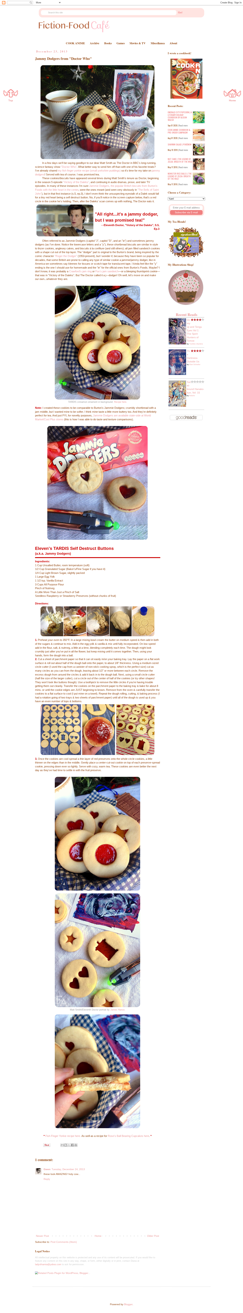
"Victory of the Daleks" (76, 182)
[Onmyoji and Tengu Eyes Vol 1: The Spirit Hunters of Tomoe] (177, 343)
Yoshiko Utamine (196, 344)
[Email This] (62, 1145)
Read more (183, 125)
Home (98, 1235)
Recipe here (120, 402)
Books (108, 43)
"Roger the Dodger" (66, 256)
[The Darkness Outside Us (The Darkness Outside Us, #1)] (177, 374)
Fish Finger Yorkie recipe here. (63, 1135)
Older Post (153, 1235)
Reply (47, 1179)
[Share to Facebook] (72, 1145)
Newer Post (42, 1235)
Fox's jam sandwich (106, 271)
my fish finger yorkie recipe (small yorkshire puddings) (89, 170)
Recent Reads (186, 314)
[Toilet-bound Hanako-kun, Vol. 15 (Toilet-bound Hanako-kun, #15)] (177, 405)
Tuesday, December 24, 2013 (68, 1169)
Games (121, 43)
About (173, 43)
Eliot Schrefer (194, 364)
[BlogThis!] (65, 1145)
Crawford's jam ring (80, 271)
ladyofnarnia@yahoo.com (48, 1264)
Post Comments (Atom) (64, 1241)
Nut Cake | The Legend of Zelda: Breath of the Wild (180, 160)
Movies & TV (138, 43)
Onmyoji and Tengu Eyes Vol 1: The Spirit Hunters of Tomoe (194, 330)
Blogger (128, 1304)
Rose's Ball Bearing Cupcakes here (128, 1135)
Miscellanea (158, 43)
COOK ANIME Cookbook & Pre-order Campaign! (179, 131)
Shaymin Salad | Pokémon (179, 144)
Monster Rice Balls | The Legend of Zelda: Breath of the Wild (180, 176)
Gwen (47, 1169)
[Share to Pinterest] (76, 1145)
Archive (94, 43)
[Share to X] (69, 1145)
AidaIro (192, 395)
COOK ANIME (75, 43)
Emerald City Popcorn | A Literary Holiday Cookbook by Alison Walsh (180, 116)
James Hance (117, 1009)
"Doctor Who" (69, 166)
